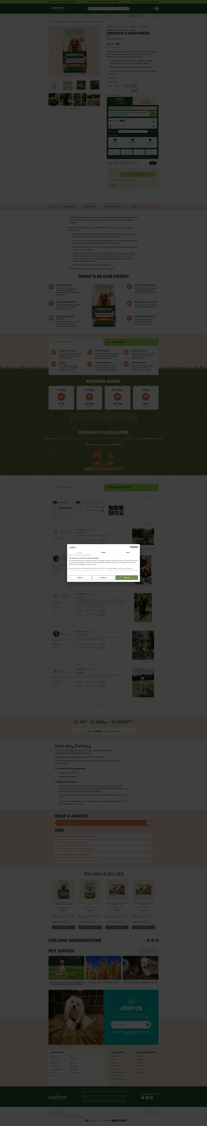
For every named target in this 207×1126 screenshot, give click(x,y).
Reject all (80, 577)
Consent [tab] (79, 552)
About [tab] (128, 552)
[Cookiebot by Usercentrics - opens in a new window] (131, 547)
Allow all (126, 577)
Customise (103, 577)
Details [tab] (104, 552)
